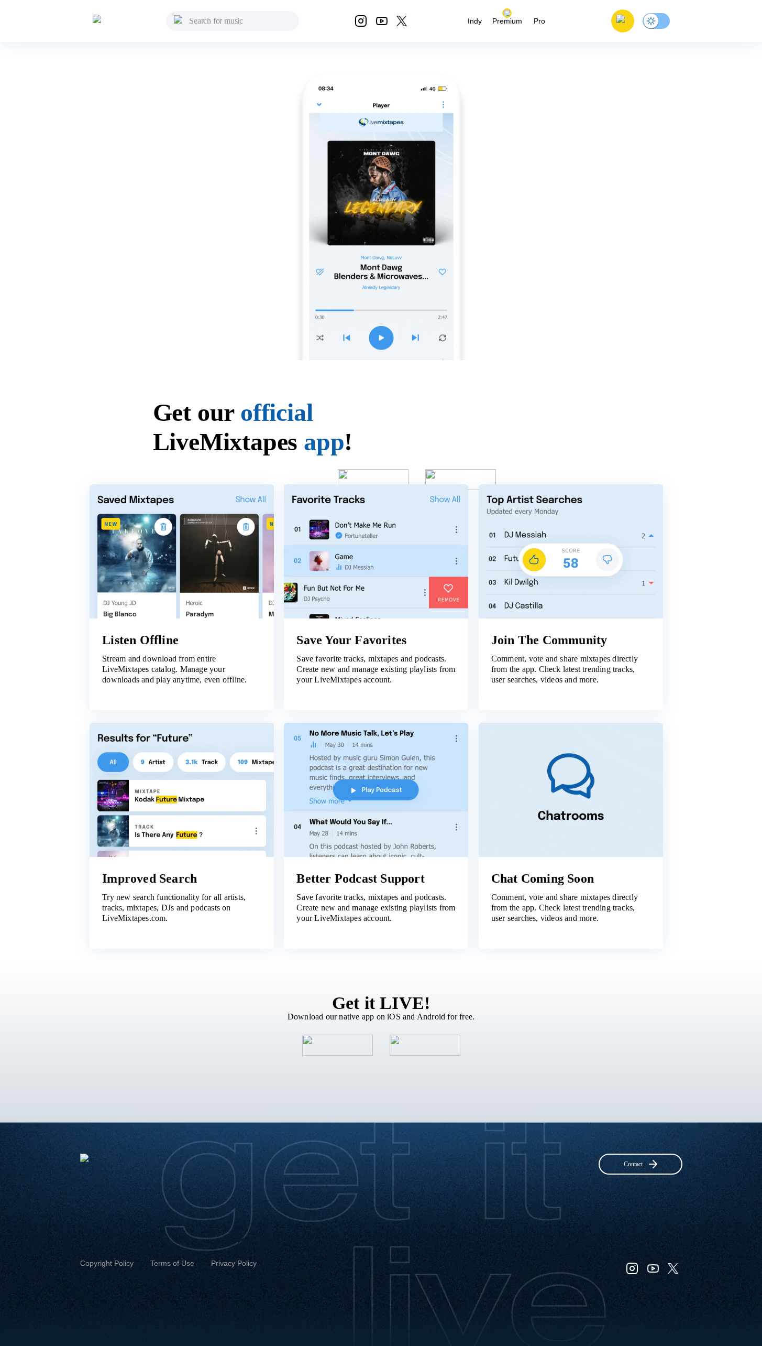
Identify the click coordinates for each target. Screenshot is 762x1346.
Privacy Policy (234, 1263)
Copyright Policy (107, 1263)
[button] (622, 20)
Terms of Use (172, 1263)
